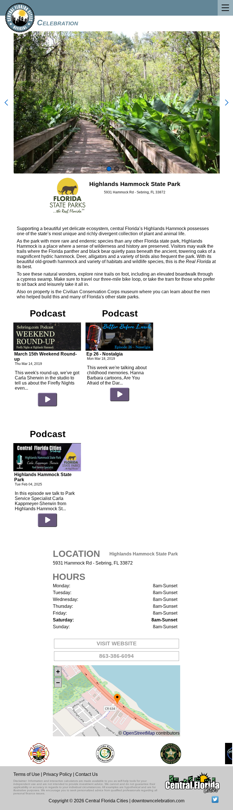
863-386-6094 (116, 656)
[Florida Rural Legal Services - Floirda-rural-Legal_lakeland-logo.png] (99, 753)
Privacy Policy (57, 774)
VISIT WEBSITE (117, 643)
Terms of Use (26, 774)
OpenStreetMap (139, 733)
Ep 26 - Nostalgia (104, 354)
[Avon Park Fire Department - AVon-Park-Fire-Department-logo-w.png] (33, 753)
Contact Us (86, 774)
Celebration (57, 22)
